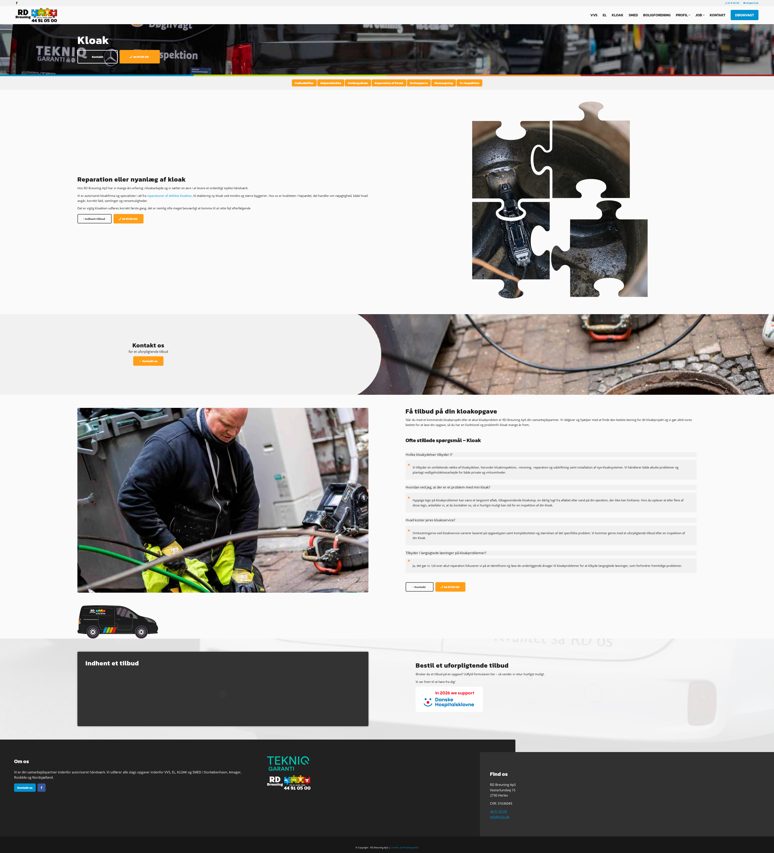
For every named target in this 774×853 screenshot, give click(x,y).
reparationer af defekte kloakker (169, 196)
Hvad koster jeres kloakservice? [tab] (430, 520)
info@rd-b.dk (751, 3)
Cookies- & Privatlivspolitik (404, 847)
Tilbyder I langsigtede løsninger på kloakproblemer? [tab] (446, 553)
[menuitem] (732, 3)
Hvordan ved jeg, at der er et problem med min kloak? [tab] (448, 487)
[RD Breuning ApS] (37, 15)
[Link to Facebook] (17, 3)
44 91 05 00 (733, 3)
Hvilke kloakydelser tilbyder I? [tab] (429, 454)
